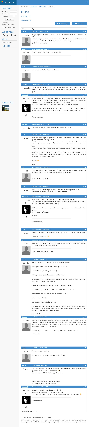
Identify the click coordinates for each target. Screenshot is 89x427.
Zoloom (24, 49)
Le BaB (53, 383)
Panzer (24, 365)
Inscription (5, 22)
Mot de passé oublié (8, 25)
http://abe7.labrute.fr (53, 381)
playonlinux (9, 2)
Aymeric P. (25, 95)
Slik (23, 167)
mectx (24, 31)
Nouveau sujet (63, 24)
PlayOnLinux (42, 6)
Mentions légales (7, 42)
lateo (23, 134)
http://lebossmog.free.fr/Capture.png (44, 302)
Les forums (33, 6)
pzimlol (24, 259)
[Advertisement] (9, 74)
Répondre (80, 24)
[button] (86, 2)
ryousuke (24, 84)
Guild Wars (48, 417)
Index (33, 417)
